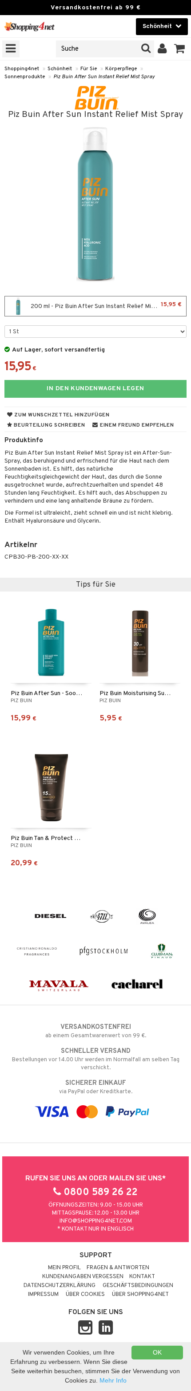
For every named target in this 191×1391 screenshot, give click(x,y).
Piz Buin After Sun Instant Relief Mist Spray (104, 76)
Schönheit (60, 68)
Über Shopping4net (140, 1294)
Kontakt (142, 1276)
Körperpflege (121, 68)
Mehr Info (113, 1380)
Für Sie (88, 68)
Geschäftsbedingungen (138, 1285)
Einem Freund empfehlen (136, 425)
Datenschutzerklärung (60, 1285)
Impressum (43, 1294)
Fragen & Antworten (118, 1267)
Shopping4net (21, 68)
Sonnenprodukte (24, 76)
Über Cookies (85, 1294)
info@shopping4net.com (96, 1221)
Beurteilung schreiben (48, 425)
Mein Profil (64, 1267)
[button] (180, 48)
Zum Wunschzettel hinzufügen (61, 415)
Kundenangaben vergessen (82, 1276)
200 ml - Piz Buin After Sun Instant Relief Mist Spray (105, 305)
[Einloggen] (162, 48)
